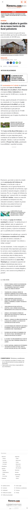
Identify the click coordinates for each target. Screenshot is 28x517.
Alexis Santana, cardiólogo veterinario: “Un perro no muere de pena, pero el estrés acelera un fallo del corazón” (16, 347)
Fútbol (17, 458)
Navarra (4, 456)
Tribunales (5, 462)
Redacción (4, 58)
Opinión (3, 468)
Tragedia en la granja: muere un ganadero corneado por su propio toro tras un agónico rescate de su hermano (16, 294)
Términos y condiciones (18, 358)
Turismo (18, 490)
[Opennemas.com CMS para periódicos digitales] (13, 506)
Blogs (4, 474)
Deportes (17, 456)
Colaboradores (6, 472)
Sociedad (4, 464)
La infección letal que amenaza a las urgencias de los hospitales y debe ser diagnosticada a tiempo (17, 213)
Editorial (4, 470)
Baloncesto (18, 460)
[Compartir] (8, 62)
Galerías (17, 476)
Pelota (17, 462)
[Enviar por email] (20, 62)
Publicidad (5, 490)
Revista (17, 472)
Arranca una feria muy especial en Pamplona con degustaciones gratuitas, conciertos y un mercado (17, 124)
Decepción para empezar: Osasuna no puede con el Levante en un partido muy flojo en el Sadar (13, 15)
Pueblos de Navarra (13, 66)
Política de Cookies (7, 492)
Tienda (17, 492)
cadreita (5, 66)
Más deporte (18, 467)
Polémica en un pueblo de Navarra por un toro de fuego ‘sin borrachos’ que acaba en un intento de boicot (15, 334)
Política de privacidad (7, 495)
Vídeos (17, 478)
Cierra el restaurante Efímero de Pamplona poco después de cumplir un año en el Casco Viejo (15, 315)
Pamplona (4, 466)
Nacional (17, 470)
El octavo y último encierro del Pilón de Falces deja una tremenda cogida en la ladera (16, 340)
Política (4, 458)
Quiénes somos (6, 485)
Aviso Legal (18, 485)
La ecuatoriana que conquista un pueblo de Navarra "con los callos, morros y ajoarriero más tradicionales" (16, 327)
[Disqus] (14, 389)
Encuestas (5, 476)
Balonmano (18, 464)
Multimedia (17, 474)
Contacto (5, 488)
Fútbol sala (18, 466)
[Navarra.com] (14, 5)
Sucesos (4, 460)
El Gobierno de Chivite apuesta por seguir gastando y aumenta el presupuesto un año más (18, 78)
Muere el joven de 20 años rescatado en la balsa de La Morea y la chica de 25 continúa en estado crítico (16, 321)
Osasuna (4, 478)
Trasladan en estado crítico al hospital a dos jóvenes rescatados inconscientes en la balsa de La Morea (16, 308)
